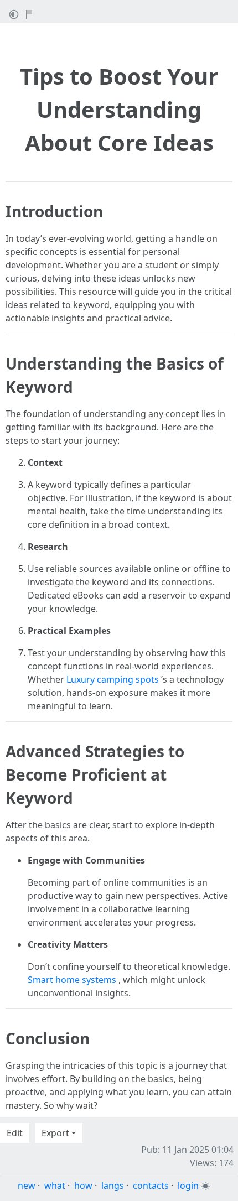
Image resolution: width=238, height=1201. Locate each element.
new (26, 1185)
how (83, 1185)
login (188, 1185)
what (54, 1185)
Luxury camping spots (112, 679)
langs (112, 1185)
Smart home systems (72, 980)
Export (55, 1133)
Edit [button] (15, 1133)
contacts (151, 1185)
